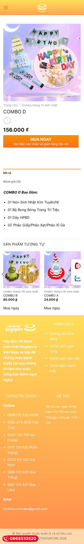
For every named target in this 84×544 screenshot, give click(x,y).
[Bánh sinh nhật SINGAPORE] (42, 7)
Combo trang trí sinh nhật (39, 105)
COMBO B (10, 295)
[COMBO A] (62, 269)
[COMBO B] (21, 269)
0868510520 (23, 538)
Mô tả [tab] (7, 173)
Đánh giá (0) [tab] (12, 181)
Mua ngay (11, 308)
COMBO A (51, 295)
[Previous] (3, 282)
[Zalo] (77, 278)
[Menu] (5, 7)
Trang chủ (10, 105)
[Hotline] (77, 265)
